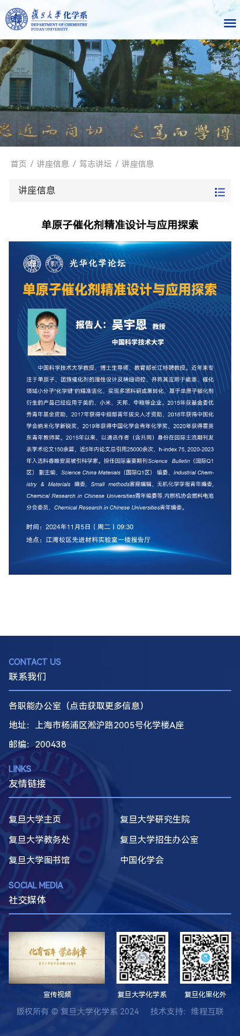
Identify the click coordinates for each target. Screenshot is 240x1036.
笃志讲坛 (95, 164)
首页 (18, 164)
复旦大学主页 (35, 819)
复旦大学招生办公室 (159, 840)
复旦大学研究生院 (155, 819)
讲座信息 (53, 164)
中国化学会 (142, 860)
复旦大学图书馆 (39, 860)
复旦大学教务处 (39, 840)
